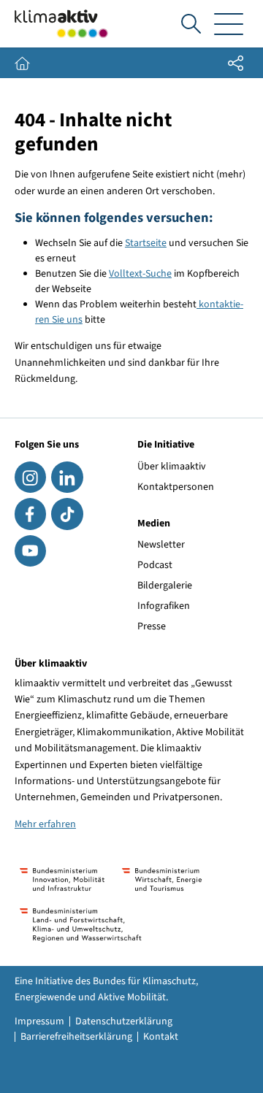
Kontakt (160, 1037)
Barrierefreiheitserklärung (76, 1037)
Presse (151, 626)
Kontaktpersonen (175, 487)
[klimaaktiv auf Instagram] (30, 477)
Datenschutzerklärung (123, 1021)
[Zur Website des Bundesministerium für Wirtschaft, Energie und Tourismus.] (162, 879)
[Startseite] (61, 23)
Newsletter (161, 544)
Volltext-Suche (140, 273)
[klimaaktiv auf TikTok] (67, 513)
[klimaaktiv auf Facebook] (30, 513)
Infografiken (163, 606)
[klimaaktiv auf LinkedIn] (67, 477)
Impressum (39, 1021)
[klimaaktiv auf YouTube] (30, 551)
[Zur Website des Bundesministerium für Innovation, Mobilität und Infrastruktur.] (62, 879)
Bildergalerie (164, 585)
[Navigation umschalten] (228, 23)
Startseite (146, 243)
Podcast (154, 565)
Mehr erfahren (45, 824)
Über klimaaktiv (171, 466)
